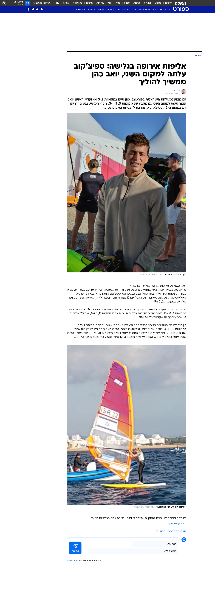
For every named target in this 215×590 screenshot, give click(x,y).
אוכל (110, 3)
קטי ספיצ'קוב (173, 524)
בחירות (147, 3)
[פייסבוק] (28, 9)
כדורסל (117, 10)
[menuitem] (166, 3)
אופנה (66, 3)
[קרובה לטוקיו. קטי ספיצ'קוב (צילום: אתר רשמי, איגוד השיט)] (126, 427)
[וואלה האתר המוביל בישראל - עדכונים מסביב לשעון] (180, 3)
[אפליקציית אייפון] (37, 9)
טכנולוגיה (77, 3)
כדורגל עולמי (129, 10)
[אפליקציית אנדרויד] (42, 9)
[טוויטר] (33, 9)
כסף (118, 3)
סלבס (127, 3)
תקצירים (91, 10)
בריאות (100, 3)
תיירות (89, 3)
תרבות (136, 3)
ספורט (158, 3)
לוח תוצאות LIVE (161, 10)
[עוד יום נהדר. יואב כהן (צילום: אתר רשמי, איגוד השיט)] (126, 195)
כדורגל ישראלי (144, 10)
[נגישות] (4, 3)
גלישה (183, 524)
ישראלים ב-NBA (104, 10)
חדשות (168, 3)
